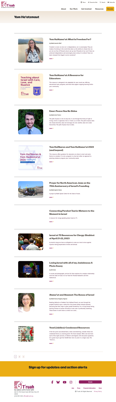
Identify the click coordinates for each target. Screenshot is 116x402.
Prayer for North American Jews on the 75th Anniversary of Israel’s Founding (69, 184)
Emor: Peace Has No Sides (63, 110)
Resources (99, 9)
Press (78, 388)
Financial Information (89, 388)
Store (84, 2)
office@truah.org (28, 396)
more (51, 58)
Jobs (73, 388)
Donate (110, 9)
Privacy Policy (98, 391)
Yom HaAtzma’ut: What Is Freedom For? (70, 39)
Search (103, 2)
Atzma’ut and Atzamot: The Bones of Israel (71, 294)
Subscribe (112, 2)
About (63, 9)
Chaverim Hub (93, 2)
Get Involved (86, 9)
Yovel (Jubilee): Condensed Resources (69, 327)
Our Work (73, 9)
